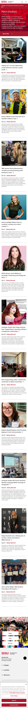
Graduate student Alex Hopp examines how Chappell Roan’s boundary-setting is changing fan (14, 329)
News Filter (6, 34)
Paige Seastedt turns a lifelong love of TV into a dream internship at (13, 538)
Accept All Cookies (14, 705)
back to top (25, 658)
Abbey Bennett (11, 73)
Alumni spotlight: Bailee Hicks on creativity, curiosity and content (12, 224)
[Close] (26, 684)
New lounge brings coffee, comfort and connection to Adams (14, 381)
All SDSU (26, 2)
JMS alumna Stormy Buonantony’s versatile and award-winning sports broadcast (12, 170)
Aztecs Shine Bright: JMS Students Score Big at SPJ (12, 588)
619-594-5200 (5, 657)
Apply (10, 633)
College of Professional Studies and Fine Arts (12, 6)
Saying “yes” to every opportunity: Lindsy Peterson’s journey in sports (12, 68)
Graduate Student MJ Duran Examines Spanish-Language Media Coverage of (13, 483)
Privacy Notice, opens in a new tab (17, 692)
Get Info (10, 643)
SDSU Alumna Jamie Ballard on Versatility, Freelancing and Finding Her (14, 275)
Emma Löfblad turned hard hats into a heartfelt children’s (13, 118)
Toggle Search (22, 2)
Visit (10, 638)
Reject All (14, 700)
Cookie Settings (14, 696)
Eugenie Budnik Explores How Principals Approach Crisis (14, 431)
